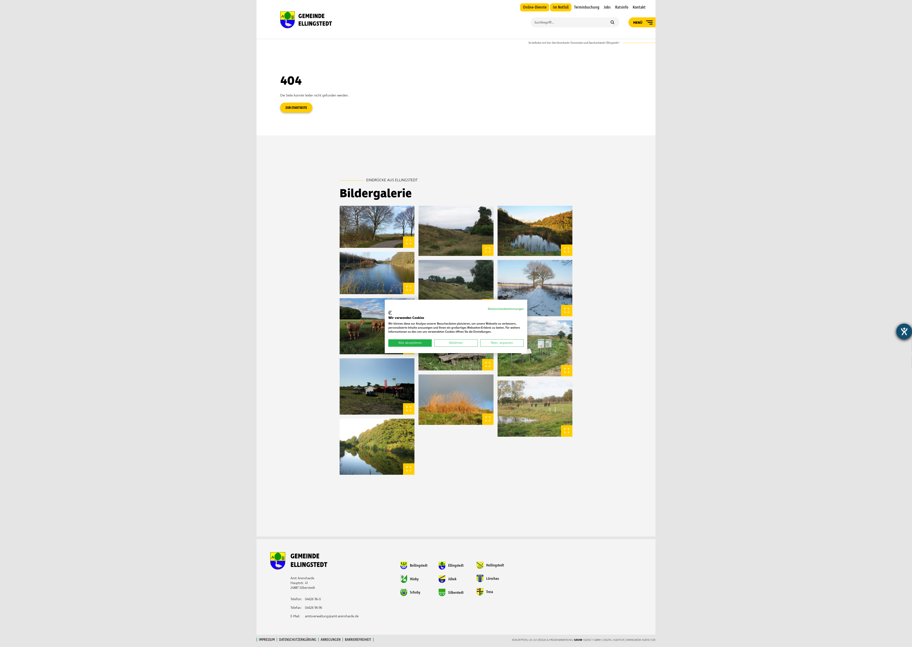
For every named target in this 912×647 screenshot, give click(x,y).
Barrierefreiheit (358, 640)
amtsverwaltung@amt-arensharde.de (332, 616)
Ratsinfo (621, 7)
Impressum (267, 640)
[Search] (612, 23)
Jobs (607, 7)
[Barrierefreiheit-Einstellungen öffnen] (904, 331)
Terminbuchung (586, 7)
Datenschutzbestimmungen (506, 309)
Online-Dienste (534, 7)
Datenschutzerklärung (297, 640)
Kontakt (639, 7)
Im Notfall (561, 7)
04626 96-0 (313, 599)
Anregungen (331, 640)
